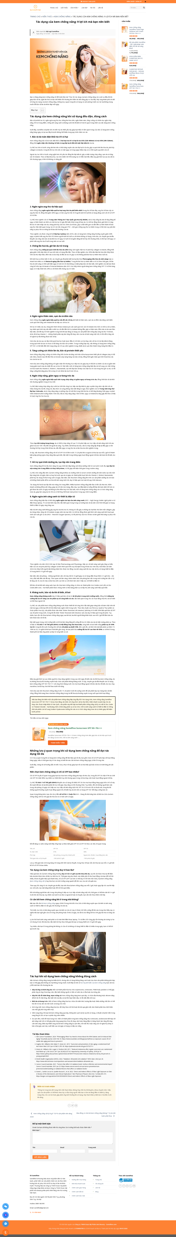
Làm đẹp (85, 8)
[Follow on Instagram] (123, 1185)
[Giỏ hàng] (145, 1)
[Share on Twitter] (72, 1105)
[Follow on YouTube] (134, 1185)
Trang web (92, 1147)
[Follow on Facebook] (120, 1185)
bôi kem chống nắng (48, 903)
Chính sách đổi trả (77, 1192)
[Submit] (144, 7)
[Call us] (130, 1185)
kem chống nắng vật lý (38, 881)
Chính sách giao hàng (79, 1188)
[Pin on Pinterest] (76, 1105)
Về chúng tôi (99, 1184)
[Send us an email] (127, 1185)
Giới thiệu (64, 8)
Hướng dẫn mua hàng (79, 1180)
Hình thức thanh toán (78, 1184)
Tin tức (92, 8)
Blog (96, 1192)
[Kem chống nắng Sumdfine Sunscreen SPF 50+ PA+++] (72, 734)
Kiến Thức (47, 16)
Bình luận (36, 1130)
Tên (33, 1147)
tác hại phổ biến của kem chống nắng (93, 983)
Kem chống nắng (62, 16)
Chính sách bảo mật (78, 1196)
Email (62, 1147)
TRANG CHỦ (54, 8)
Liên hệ (100, 8)
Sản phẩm (74, 8)
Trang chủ (35, 16)
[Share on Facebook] (69, 1105)
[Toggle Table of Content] (41, 110)
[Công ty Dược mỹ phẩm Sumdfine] (38, 7)
